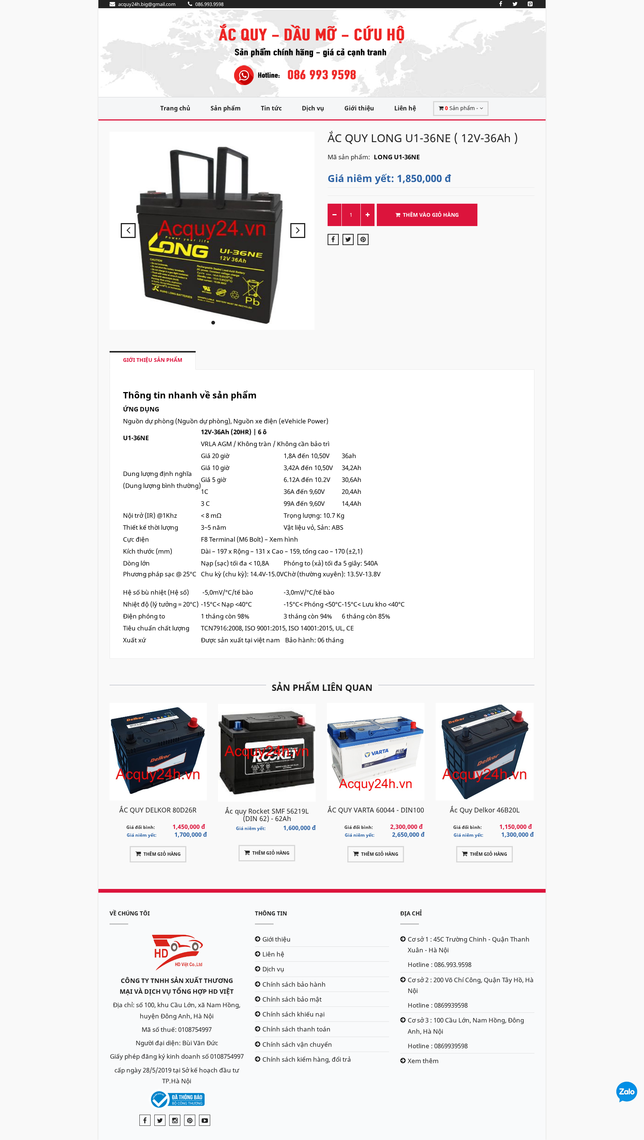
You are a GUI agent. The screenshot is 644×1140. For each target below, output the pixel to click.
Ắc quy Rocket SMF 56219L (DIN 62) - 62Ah (158, 815)
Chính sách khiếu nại (293, 1014)
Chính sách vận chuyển (297, 1044)
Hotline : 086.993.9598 (439, 964)
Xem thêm (423, 1060)
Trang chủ (175, 108)
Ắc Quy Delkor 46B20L (375, 809)
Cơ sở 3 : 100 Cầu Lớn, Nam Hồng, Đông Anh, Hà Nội (466, 1025)
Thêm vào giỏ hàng (431, 214)
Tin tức (271, 108)
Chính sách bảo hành (294, 984)
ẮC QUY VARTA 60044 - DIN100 (266, 809)
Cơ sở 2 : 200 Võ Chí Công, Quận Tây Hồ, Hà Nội (471, 985)
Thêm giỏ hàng (162, 853)
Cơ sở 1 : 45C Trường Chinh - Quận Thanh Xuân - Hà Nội (469, 944)
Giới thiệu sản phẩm (152, 359)
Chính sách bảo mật (292, 999)
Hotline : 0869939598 (438, 1005)
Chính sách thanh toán (296, 1029)
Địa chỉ (411, 913)
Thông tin (271, 913)
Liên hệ (405, 108)
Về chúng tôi (130, 913)
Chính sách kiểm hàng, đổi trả (306, 1059)
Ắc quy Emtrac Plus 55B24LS (484, 811)
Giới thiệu (359, 108)
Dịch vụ (313, 108)
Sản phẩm (226, 108)
